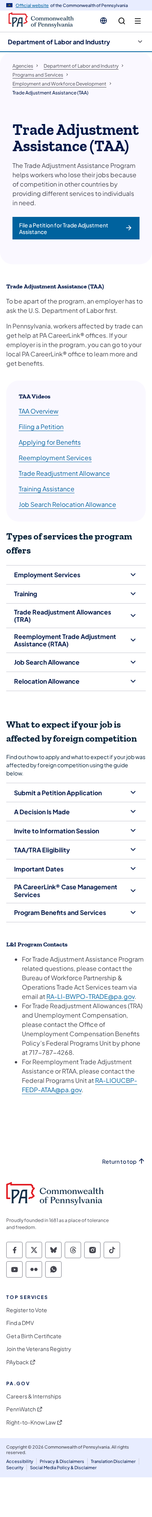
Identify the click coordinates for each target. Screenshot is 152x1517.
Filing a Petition (41, 426)
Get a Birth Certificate (34, 1336)
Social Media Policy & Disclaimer (63, 1467)
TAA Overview (38, 411)
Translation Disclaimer (113, 1461)
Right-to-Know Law (31, 1422)
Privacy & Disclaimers (62, 1461)
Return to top (119, 1161)
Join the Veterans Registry (38, 1349)
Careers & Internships (33, 1396)
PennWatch (21, 1409)
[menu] (138, 21)
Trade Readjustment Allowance (64, 473)
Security (14, 1467)
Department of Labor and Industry (59, 41)
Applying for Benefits (50, 442)
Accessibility (19, 1461)
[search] (122, 21)
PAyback (17, 1362)
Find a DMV (20, 1323)
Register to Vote (26, 1310)
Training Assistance (46, 489)
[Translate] (103, 20)
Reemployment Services (55, 458)
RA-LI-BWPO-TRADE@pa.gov (90, 996)
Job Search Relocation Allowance (67, 504)
